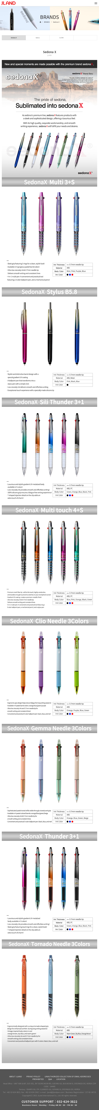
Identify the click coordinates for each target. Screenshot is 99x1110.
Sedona (38, 38)
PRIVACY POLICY (33, 1076)
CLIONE (61, 38)
